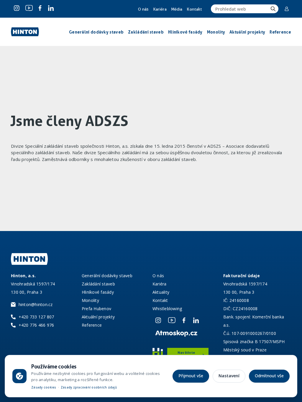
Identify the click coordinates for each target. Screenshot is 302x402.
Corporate (287, 8)
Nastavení (229, 375)
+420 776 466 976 (36, 325)
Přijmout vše (190, 375)
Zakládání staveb (98, 284)
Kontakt (194, 9)
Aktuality (160, 292)
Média (177, 9)
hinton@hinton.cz (36, 304)
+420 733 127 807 (36, 317)
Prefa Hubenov (96, 308)
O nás (143, 9)
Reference (92, 325)
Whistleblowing (167, 308)
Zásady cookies (43, 387)
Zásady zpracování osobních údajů (89, 387)
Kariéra (160, 9)
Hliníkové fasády (98, 292)
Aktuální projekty (98, 317)
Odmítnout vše (269, 375)
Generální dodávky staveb (107, 275)
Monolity (90, 300)
